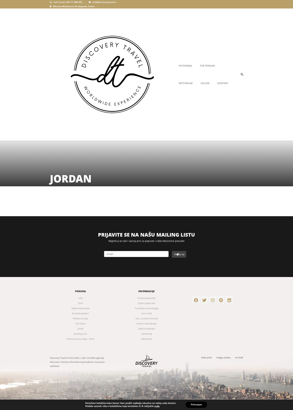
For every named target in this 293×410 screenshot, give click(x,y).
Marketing (146, 333)
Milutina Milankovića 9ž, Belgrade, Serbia (74, 6)
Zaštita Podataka (146, 328)
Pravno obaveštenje (146, 323)
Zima (80, 303)
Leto (80, 298)
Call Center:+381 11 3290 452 (68, 2)
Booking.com (80, 333)
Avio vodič (146, 313)
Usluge (205, 83)
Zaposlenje (146, 338)
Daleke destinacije (80, 308)
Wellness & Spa (80, 318)
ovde (156, 406)
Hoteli (80, 328)
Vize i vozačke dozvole (146, 318)
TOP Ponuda (207, 65)
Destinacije (186, 83)
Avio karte (80, 323)
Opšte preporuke (146, 303)
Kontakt (222, 83)
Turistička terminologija (146, 308)
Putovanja (185, 65)
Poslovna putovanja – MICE (80, 338)
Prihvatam (196, 404)
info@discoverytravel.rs (104, 2)
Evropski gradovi (80, 313)
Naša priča (206, 357)
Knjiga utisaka (223, 357)
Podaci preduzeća (146, 298)
